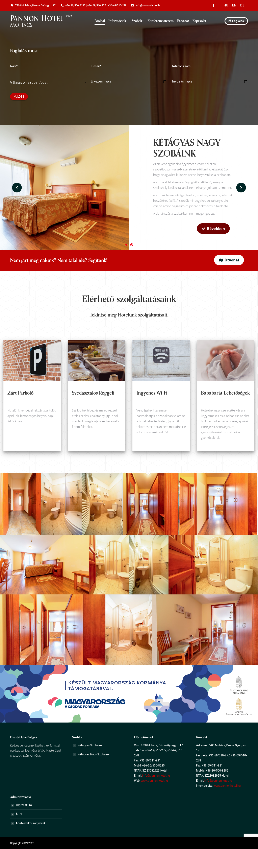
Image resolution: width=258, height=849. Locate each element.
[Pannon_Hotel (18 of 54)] (149, 564)
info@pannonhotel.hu (156, 775)
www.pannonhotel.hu (154, 780)
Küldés (19, 96)
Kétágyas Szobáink (90, 745)
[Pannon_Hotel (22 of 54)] (128, 629)
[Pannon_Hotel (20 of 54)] (52, 629)
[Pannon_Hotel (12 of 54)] (61, 504)
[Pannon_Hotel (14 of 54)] (143, 504)
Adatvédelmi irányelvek (31, 823)
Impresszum (24, 805)
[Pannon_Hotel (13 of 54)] (102, 504)
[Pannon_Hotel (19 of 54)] (213, 564)
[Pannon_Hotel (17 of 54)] (109, 564)
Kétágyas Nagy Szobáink (93, 754)
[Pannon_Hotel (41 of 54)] (205, 629)
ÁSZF (19, 814)
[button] (126, 245)
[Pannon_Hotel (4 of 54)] (20, 504)
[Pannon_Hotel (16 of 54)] (44, 564)
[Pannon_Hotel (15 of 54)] (210, 504)
